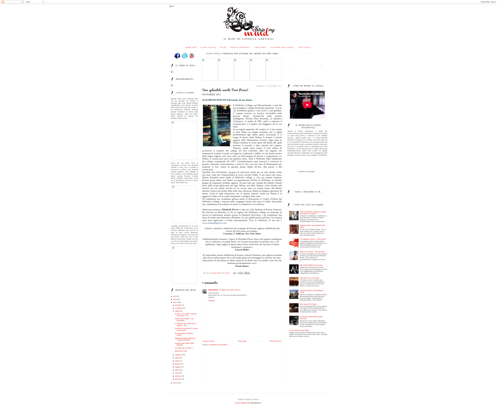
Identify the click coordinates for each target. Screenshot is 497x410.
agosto (177, 358)
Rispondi (211, 301)
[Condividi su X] (243, 273)
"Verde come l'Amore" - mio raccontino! (184, 319)
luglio (177, 361)
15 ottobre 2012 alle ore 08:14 (229, 290)
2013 (175, 299)
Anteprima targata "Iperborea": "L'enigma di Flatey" (185, 339)
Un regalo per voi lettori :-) (184, 348)
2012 (175, 302)
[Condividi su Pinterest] (248, 273)
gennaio (178, 379)
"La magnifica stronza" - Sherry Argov (313, 239)
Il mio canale (208, 47)
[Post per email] (234, 273)
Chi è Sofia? (304, 47)
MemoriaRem (213, 290)
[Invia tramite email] (238, 273)
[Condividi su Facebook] (246, 273)
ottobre (177, 311)
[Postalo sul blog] (241, 273)
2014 (175, 296)
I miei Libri (260, 47)
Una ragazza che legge (308, 304)
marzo (177, 373)
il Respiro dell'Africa (282, 47)
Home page (191, 47)
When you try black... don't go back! (312, 252)
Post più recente (208, 341)
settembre (178, 355)
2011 (175, 383)
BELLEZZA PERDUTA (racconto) (311, 265)
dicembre (178, 305)
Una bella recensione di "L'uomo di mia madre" (186, 329)
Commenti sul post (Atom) (218, 345)
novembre (178, 308)
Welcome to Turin (181, 351)
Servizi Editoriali (240, 47)
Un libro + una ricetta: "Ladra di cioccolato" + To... (185, 315)
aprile (177, 370)
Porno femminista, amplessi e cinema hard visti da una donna (313, 213)
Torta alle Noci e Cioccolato (309, 278)
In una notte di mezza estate (299, 330)
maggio (178, 367)
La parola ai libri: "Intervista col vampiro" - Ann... (185, 324)
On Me (223, 47)
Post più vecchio (275, 341)
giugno (177, 364)
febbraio (178, 376)
